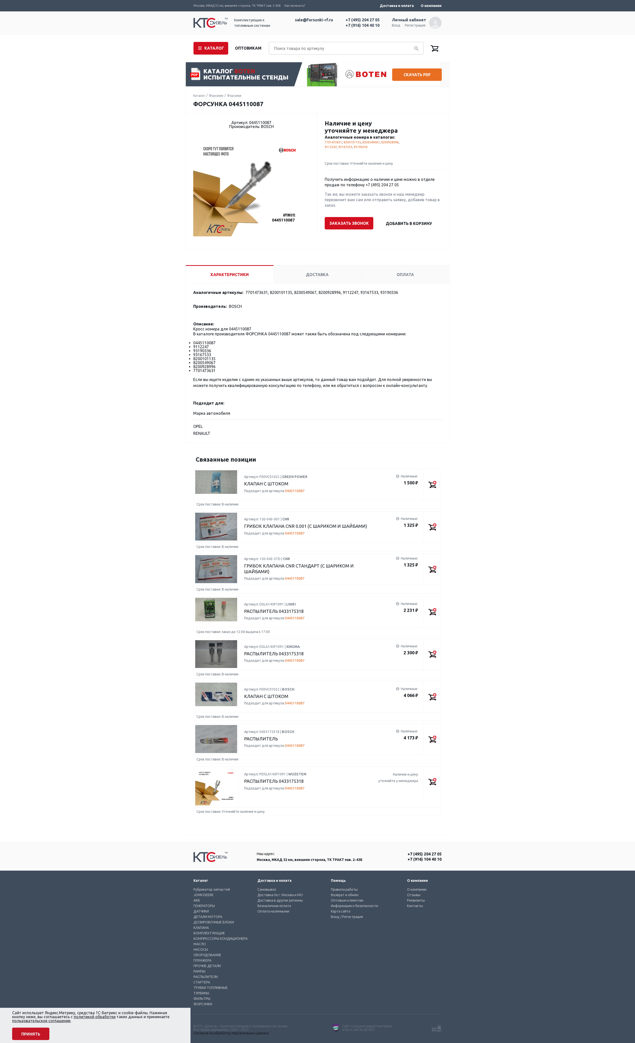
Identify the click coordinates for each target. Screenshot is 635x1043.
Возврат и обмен (344, 895)
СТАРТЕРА (201, 982)
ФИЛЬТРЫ (201, 999)
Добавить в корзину (409, 223)
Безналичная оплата (274, 906)
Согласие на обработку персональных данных (231, 1033)
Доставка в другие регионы (280, 900)
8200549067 (371, 142)
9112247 (331, 147)
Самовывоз (266, 889)
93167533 (345, 147)
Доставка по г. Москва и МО (280, 895)
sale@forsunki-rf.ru (314, 20)
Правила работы (344, 889)
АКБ (196, 900)
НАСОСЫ (200, 949)
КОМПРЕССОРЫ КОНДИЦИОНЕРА (220, 939)
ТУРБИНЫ (201, 993)
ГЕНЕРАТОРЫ (204, 906)
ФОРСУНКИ (202, 1004)
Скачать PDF (417, 74)
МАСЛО (199, 944)
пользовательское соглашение (41, 1020)
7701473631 (333, 142)
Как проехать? (295, 5)
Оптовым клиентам (347, 900)
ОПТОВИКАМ (248, 48)
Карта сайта (340, 911)
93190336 (361, 147)
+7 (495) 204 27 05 (363, 20)
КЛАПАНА (201, 928)
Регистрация (415, 25)
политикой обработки (95, 1016)
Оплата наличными (273, 911)
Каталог (199, 95)
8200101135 (352, 142)
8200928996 (390, 142)
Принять (30, 1034)
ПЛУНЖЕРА (202, 960)
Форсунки (216, 95)
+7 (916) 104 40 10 (363, 25)
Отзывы (413, 895)
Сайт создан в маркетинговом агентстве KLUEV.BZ (367, 1027)
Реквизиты (416, 900)
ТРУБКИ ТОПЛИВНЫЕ (210, 988)
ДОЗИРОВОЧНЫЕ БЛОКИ (213, 922)
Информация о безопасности (354, 906)
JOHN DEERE (203, 895)
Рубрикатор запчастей (211, 889)
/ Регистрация (351, 917)
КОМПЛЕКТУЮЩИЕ (209, 933)
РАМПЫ (199, 971)
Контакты (415, 906)
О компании (431, 6)
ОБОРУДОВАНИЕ (207, 955)
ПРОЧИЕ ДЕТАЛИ (207, 966)
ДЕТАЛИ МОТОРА (207, 917)
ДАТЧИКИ (201, 911)
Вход (396, 25)
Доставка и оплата (397, 6)
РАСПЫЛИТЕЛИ (205, 977)
